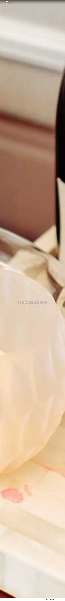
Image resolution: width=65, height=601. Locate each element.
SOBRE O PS (31, 2)
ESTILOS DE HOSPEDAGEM (45, 2)
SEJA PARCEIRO (52, 2)
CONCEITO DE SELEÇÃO (37, 2)
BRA (57, 2)
